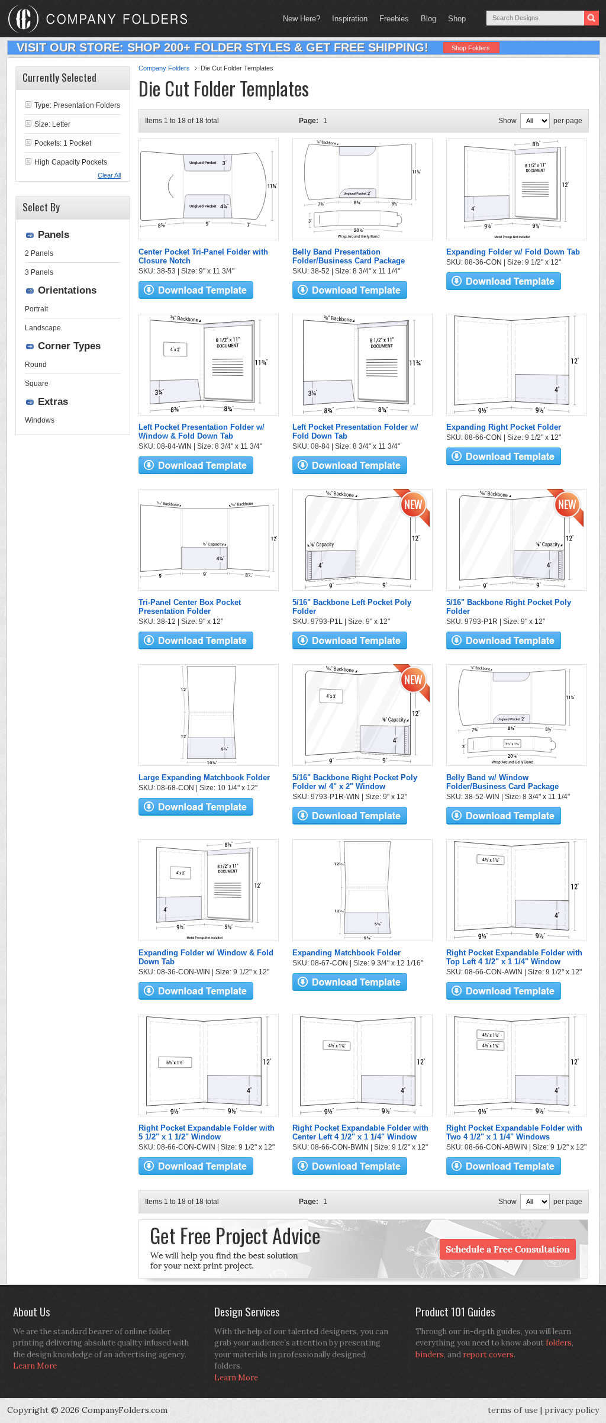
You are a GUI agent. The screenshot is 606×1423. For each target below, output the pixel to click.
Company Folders (164, 68)
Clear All (109, 175)
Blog (428, 18)
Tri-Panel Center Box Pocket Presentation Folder (189, 607)
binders (429, 1355)
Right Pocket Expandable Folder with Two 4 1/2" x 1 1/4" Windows (514, 1132)
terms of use (513, 1410)
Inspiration (350, 18)
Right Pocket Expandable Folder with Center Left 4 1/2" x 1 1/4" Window (360, 1132)
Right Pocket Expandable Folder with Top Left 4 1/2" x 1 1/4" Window (514, 957)
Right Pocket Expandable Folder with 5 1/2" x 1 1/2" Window (206, 1132)
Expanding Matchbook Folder (346, 952)
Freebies (391, 18)
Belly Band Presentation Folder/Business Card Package (348, 256)
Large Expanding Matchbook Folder (204, 777)
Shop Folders (471, 47)
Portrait (36, 309)
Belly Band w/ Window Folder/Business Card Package (502, 782)
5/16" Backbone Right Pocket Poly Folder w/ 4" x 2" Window (354, 782)
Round (36, 364)
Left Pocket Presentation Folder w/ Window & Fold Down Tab (201, 431)
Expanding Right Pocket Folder (503, 427)
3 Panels (39, 272)
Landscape (43, 328)
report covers (488, 1355)
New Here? (301, 18)
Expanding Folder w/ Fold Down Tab (513, 251)
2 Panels (39, 253)
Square (37, 383)
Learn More (35, 1366)
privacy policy (571, 1410)
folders (559, 1343)
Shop (454, 18)
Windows (39, 420)
